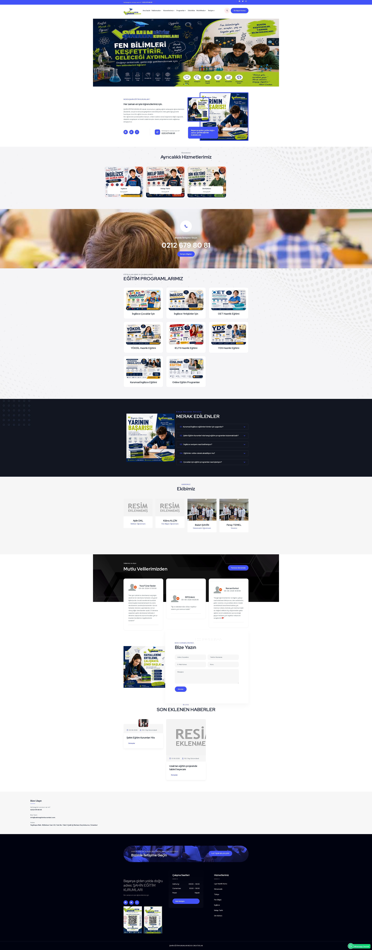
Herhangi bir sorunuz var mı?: (138, 2)
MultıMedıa (200, 10)
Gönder (181, 689)
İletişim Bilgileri (186, 254)
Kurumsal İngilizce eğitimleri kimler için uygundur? (201, 427)
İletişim (210, 10)
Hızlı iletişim (180, 901)
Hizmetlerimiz (168, 10)
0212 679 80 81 (186, 245)
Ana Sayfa (146, 10)
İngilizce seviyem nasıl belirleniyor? (196, 444)
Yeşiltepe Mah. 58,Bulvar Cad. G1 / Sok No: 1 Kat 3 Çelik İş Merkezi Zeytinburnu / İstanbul (63, 825)
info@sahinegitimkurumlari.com (42, 817)
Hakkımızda (156, 10)
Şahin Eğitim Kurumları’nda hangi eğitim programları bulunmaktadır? (209, 435)
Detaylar (123, 192)
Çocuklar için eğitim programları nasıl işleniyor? (201, 462)
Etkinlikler (191, 10)
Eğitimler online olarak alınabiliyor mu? (197, 453)
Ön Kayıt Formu (240, 11)
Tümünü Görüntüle (238, 568)
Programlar (181, 10)
